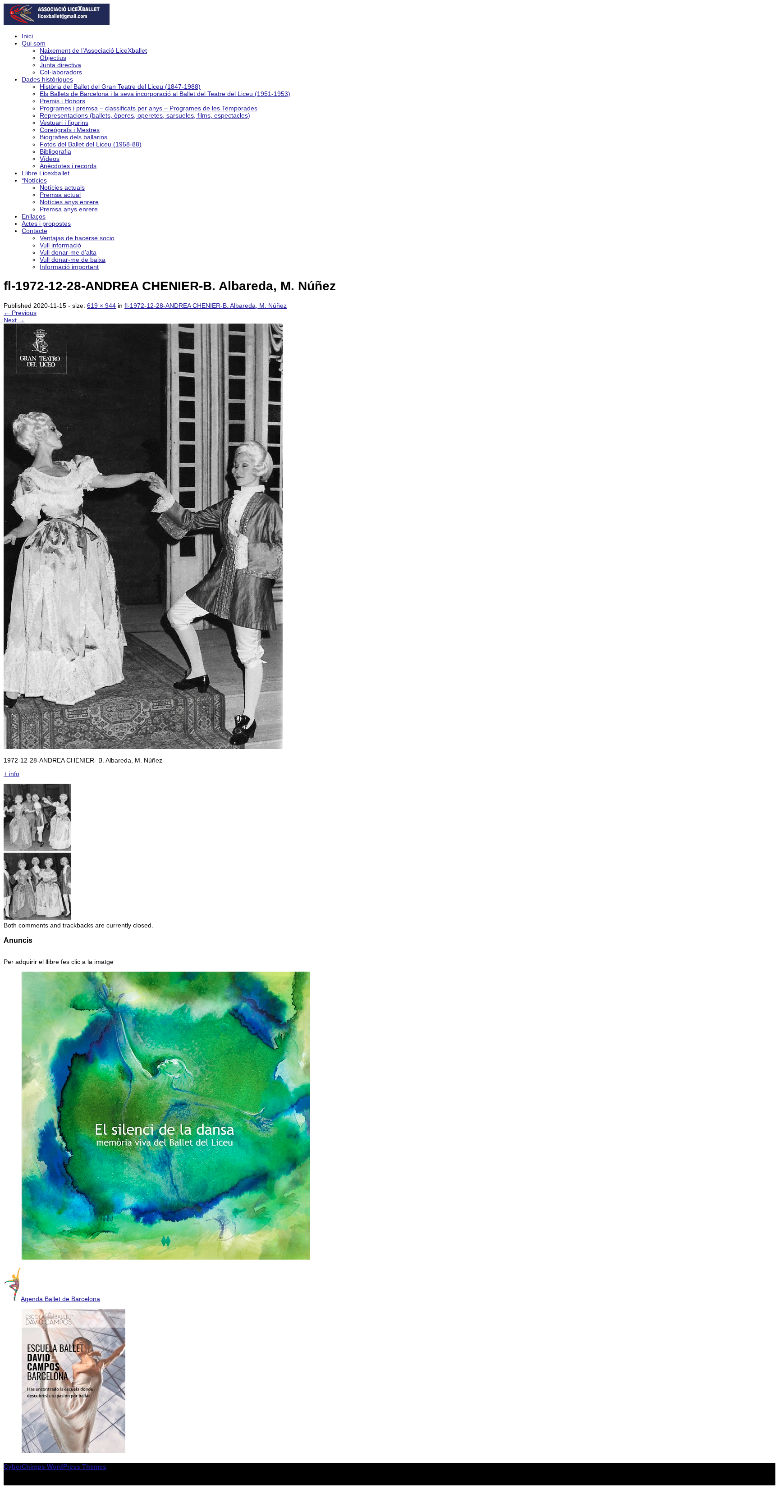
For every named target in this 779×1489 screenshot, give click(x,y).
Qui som (34, 43)
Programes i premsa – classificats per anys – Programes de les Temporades (148, 108)
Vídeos (50, 158)
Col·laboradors (61, 72)
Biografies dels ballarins (73, 137)
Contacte (34, 230)
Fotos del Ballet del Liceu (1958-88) (91, 144)
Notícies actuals (62, 187)
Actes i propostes (46, 223)
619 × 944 (101, 305)
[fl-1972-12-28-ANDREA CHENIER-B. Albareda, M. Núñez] (143, 746)
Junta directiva (60, 65)
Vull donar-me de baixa (72, 259)
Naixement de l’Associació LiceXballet (93, 50)
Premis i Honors (62, 101)
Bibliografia (55, 151)
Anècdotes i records (68, 165)
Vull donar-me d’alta (68, 252)
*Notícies (34, 180)
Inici (27, 36)
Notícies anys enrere (69, 202)
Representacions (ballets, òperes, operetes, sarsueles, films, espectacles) (145, 115)
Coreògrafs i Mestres (70, 129)
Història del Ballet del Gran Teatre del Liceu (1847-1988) (120, 86)
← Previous (20, 312)
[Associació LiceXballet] (57, 22)
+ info (11, 773)
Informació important (69, 266)
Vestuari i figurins (64, 122)
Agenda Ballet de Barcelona (60, 1298)
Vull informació (60, 245)
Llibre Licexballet (45, 173)
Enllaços (34, 216)
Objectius (53, 57)
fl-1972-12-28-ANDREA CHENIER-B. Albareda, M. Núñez (205, 305)
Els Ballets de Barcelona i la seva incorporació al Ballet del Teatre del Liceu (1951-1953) (165, 93)
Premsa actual (60, 194)
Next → (14, 320)
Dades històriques (47, 79)
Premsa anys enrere (69, 209)
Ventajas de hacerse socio (77, 238)
